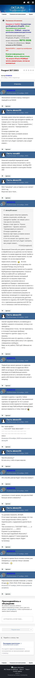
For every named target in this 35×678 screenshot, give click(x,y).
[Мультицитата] (2, 106)
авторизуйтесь (12, 609)
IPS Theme (7, 669)
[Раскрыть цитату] (4, 210)
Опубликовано (17, 93)
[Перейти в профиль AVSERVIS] (3, 92)
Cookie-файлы (17, 671)
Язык (21, 669)
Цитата (8, 106)
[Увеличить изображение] (18, 261)
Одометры (16, 77)
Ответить (17, 84)
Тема (27, 669)
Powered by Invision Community (17, 675)
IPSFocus (15, 669)
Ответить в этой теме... (14, 619)
